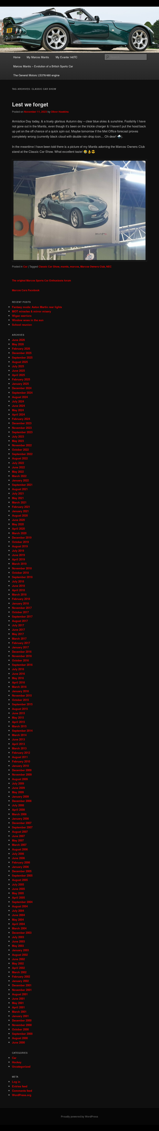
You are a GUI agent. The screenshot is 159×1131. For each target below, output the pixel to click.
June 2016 (18, 674)
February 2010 (21, 761)
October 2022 (20, 449)
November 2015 (22, 695)
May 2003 (18, 946)
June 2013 (18, 739)
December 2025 (21, 353)
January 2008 (20, 818)
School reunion (22, 325)
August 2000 (20, 1038)
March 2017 (19, 638)
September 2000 (22, 1034)
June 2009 (18, 788)
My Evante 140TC (66, 57)
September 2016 (22, 665)
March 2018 (19, 594)
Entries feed (19, 1086)
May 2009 (18, 792)
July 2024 (18, 401)
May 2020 (18, 524)
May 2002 (18, 963)
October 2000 (20, 1029)
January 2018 (20, 603)
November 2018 (22, 568)
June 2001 (18, 998)
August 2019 (20, 546)
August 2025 (20, 362)
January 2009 (20, 796)
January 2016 (20, 691)
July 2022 (18, 463)
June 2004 (18, 915)
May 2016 (18, 678)
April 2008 (18, 810)
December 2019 (21, 537)
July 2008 (18, 805)
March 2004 (19, 928)
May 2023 (18, 441)
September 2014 (22, 731)
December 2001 (21, 985)
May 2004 (18, 919)
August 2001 (20, 994)
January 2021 (20, 511)
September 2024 (22, 393)
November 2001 (22, 990)
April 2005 (18, 897)
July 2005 (18, 884)
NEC (109, 266)
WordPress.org (21, 1095)
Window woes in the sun (27, 320)
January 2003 (20, 950)
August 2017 (20, 621)
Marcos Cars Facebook (26, 290)
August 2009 (20, 779)
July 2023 (18, 436)
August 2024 (20, 397)
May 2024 (18, 410)
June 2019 (18, 555)
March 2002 (19, 972)
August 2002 (20, 955)
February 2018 (21, 599)
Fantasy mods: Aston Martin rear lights (37, 307)
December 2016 (21, 652)
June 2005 (18, 889)
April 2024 (18, 414)
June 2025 (18, 370)
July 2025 (18, 366)
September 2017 (22, 616)
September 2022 (22, 454)
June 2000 (18, 1042)
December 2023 (21, 423)
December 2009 (21, 770)
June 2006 (18, 858)
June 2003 (18, 941)
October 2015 (20, 700)
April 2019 (18, 559)
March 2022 (19, 476)
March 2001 (19, 1012)
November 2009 (22, 774)
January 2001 (20, 1016)
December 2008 (21, 801)
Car (25, 266)
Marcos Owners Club (92, 266)
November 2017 (22, 608)
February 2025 (21, 379)
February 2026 (21, 348)
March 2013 (19, 748)
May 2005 (18, 893)
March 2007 (19, 845)
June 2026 (18, 340)
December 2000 (21, 1020)
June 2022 (18, 467)
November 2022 (22, 445)
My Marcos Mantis (38, 57)
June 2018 (18, 586)
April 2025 (18, 375)
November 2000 (22, 1025)
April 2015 (18, 722)
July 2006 (18, 854)
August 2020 (20, 515)
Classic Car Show (49, 266)
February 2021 (21, 507)
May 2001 (18, 1003)
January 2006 (20, 867)
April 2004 (18, 924)
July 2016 (18, 669)
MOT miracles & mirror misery (31, 311)
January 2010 (20, 766)
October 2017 (20, 612)
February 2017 (21, 643)
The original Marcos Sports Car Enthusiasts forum (41, 280)
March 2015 (19, 726)
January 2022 (20, 480)
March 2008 (19, 814)
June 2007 (18, 836)
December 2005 (21, 871)
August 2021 (20, 489)
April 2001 (18, 1007)
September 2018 (22, 577)
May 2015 (18, 717)
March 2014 (19, 735)
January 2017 (20, 647)
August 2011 (20, 757)
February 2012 (21, 753)
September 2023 (22, 432)
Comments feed (22, 1091)
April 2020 (18, 528)
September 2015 (22, 704)
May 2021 (18, 498)
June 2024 (18, 406)
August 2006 (20, 849)
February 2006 (21, 862)
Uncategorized (21, 1066)
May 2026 (18, 344)
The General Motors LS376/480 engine (36, 75)
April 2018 (18, 590)
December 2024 (21, 388)
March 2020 (19, 533)
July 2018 (18, 581)
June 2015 (18, 713)
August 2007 (20, 832)
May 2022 (18, 472)
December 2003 (21, 933)
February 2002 (21, 976)
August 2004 (20, 906)
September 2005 (22, 875)
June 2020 (18, 520)
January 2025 (20, 384)
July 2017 (18, 625)
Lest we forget (30, 104)
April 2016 (18, 682)
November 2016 (22, 656)
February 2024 (21, 419)
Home (16, 57)
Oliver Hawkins (60, 111)
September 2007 (22, 827)
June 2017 (18, 629)
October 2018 (20, 573)
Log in (16, 1082)
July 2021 (18, 493)
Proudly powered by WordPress (79, 1116)
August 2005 (20, 880)
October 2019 (20, 542)
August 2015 (20, 709)
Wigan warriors (21, 316)
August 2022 (20, 458)
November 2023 (22, 428)
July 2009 (18, 783)
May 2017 (18, 634)
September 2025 (22, 357)
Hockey (16, 1062)
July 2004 (18, 911)
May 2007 (18, 840)
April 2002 (18, 968)
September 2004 (22, 902)
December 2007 (21, 823)
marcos (74, 266)
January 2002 (20, 981)
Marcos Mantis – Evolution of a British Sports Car (43, 66)
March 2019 (19, 564)
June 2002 (18, 959)
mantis (65, 266)
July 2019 (18, 551)
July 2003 (18, 937)
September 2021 (22, 485)
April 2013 (18, 744)
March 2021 (19, 502)
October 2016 (20, 660)
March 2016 (19, 687)
